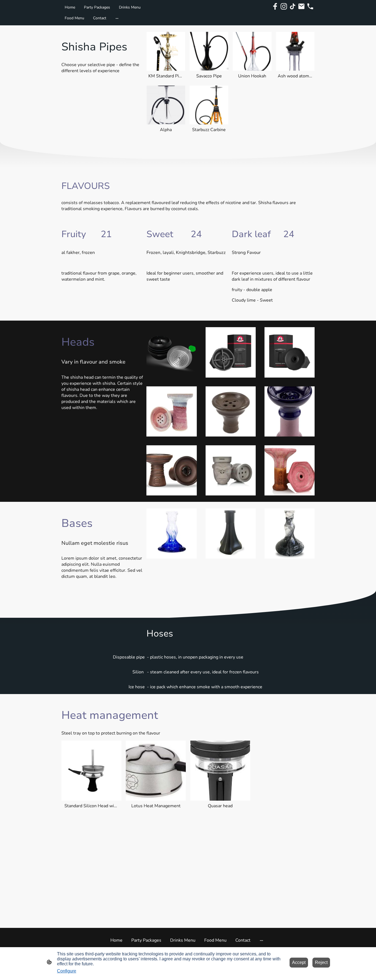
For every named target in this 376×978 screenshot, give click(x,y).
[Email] (301, 6)
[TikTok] (292, 6)
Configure (66, 971)
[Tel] (310, 6)
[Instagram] (283, 6)
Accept (299, 962)
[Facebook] (275, 6)
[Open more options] (117, 18)
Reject (321, 962)
